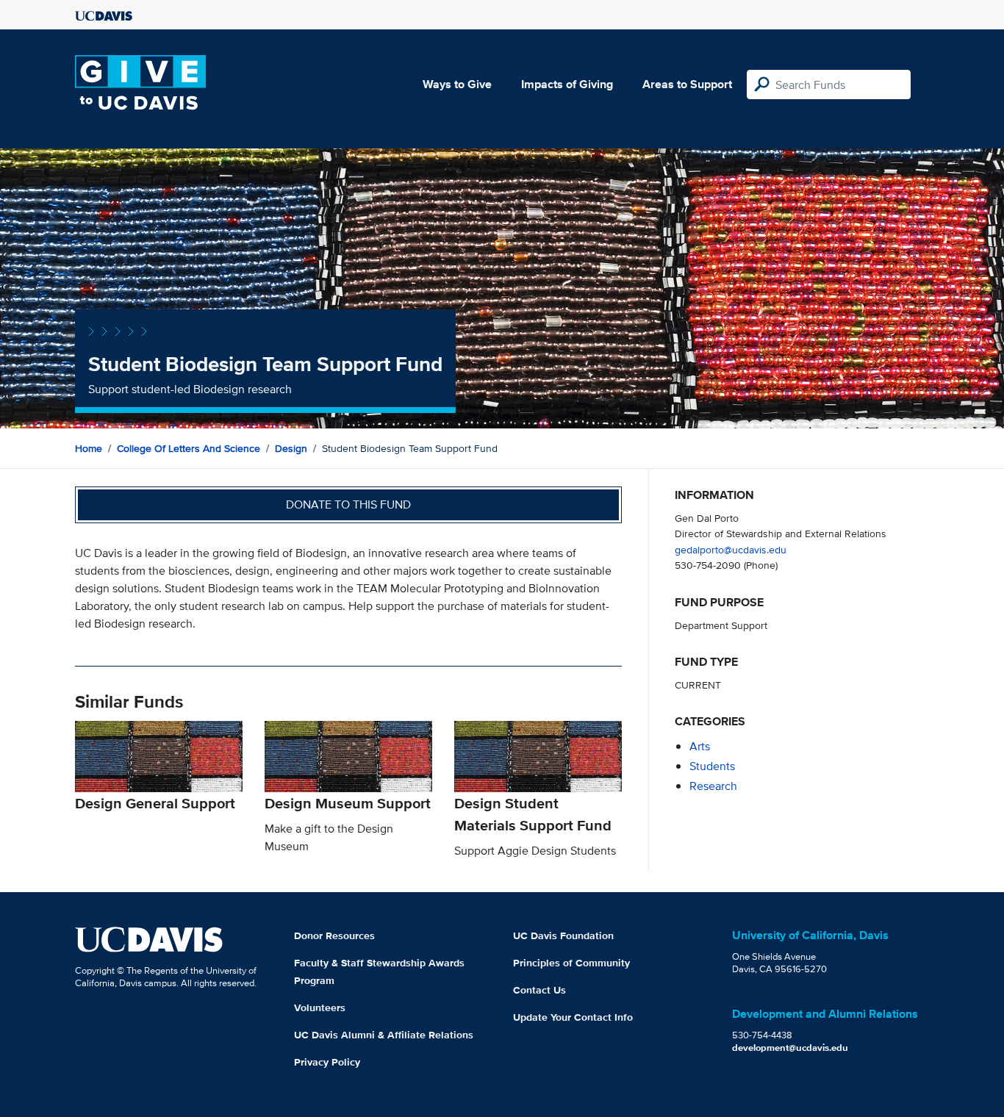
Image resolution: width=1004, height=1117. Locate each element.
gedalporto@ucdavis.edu (730, 549)
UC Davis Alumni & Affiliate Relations (383, 1034)
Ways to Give (457, 84)
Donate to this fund (348, 504)
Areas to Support (687, 84)
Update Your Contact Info (573, 1017)
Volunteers (319, 1007)
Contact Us (539, 990)
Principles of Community (571, 962)
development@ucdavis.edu (790, 1048)
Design (291, 448)
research (713, 785)
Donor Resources (334, 935)
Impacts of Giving (567, 84)
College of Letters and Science (188, 448)
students (712, 766)
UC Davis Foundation (563, 935)
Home (88, 448)
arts (699, 746)
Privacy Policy (327, 1062)
